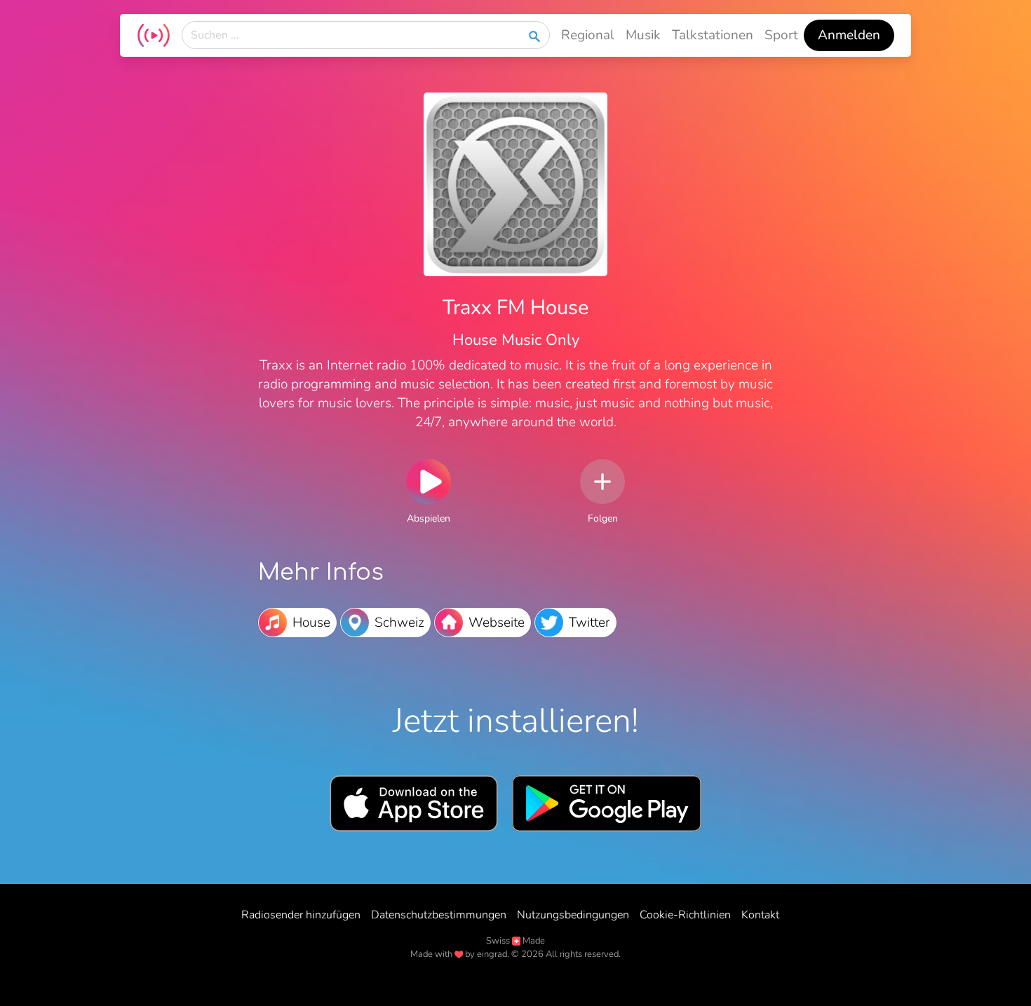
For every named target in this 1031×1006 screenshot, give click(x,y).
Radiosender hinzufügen (300, 915)
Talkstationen (712, 35)
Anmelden (849, 35)
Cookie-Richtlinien (685, 915)
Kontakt (760, 915)
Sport (781, 35)
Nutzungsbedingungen (573, 915)
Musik (643, 35)
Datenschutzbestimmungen (438, 915)
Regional (587, 35)
